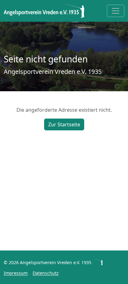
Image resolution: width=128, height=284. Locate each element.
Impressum (16, 273)
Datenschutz (46, 273)
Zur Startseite (64, 124)
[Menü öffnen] (115, 11)
